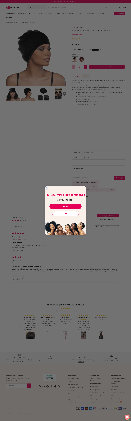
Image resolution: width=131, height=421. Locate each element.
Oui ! (65, 206)
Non (65, 214)
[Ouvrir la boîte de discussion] (127, 417)
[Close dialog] (47, 188)
